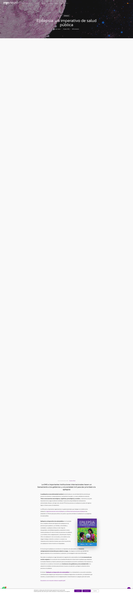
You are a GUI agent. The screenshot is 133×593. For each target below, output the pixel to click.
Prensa (56, 3)
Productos (29, 3)
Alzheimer (50, 3)
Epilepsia (43, 3)
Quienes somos (64, 3)
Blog (36, 3)
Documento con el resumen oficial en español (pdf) (53, 580)
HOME (23, 3)
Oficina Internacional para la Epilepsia (76, 511)
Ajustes (95, 591)
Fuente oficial (72, 481)
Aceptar (78, 591)
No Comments (75, 29)
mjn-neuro (57, 29)
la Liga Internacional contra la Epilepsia (55, 511)
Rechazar (87, 591)
